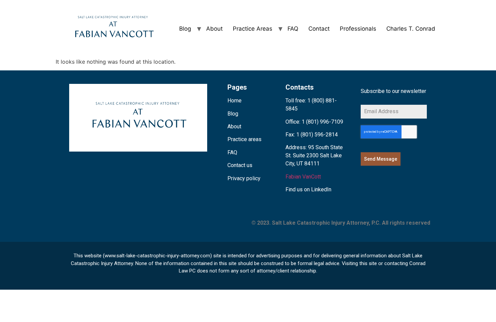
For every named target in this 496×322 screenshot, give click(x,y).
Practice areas (244, 139)
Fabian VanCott (303, 176)
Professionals (358, 28)
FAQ (292, 28)
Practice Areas (252, 28)
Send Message (380, 159)
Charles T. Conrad (410, 28)
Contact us (239, 165)
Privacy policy (243, 178)
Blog (185, 28)
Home (234, 100)
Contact (319, 28)
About (214, 28)
